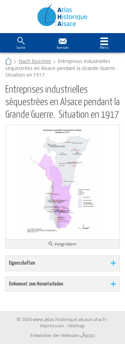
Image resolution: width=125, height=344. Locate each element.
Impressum (52, 325)
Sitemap (76, 325)
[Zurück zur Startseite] (63, 14)
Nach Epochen (34, 61)
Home (8, 61)
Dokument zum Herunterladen (36, 284)
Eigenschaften (22, 263)
